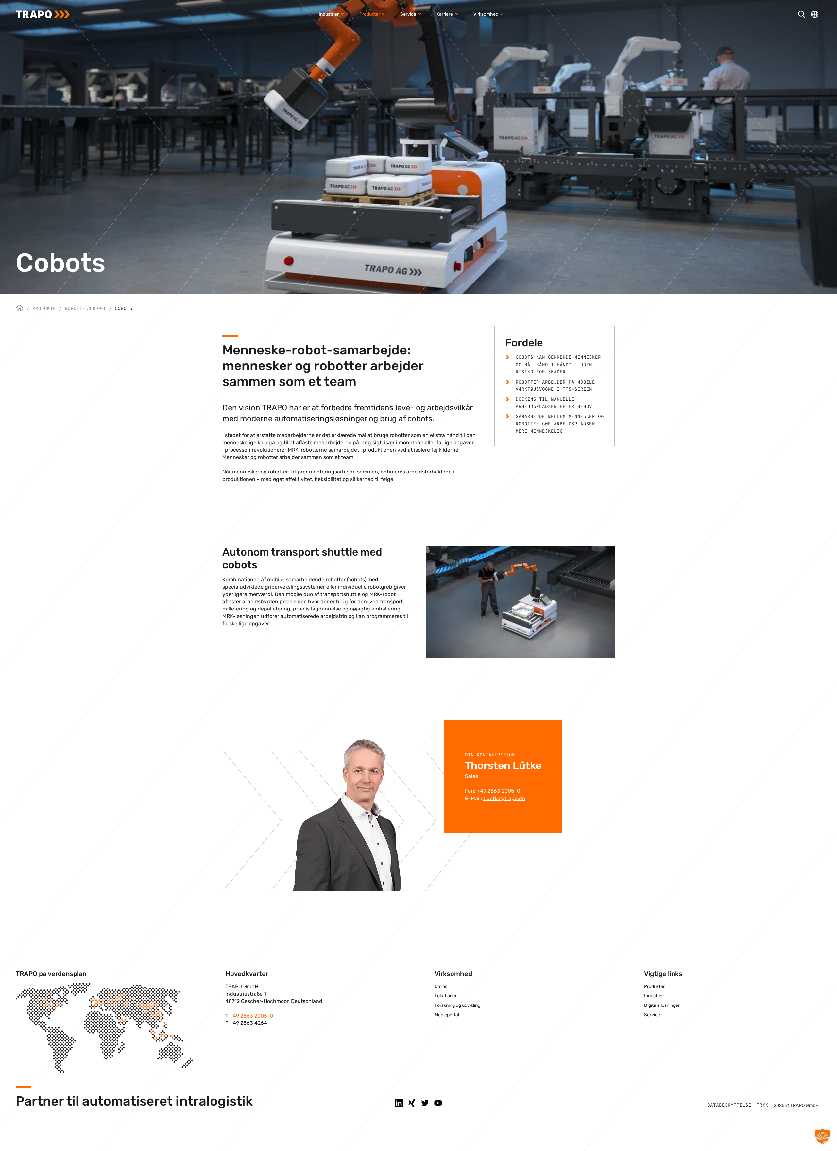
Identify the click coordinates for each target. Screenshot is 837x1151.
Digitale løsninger (662, 1005)
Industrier (654, 996)
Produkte (44, 309)
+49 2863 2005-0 (251, 1016)
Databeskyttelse (729, 1105)
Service (652, 1015)
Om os (441, 986)
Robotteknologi (85, 309)
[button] (822, 1136)
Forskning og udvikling (457, 1005)
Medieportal (447, 1015)
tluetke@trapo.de (504, 798)
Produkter (654, 986)
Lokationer (446, 996)
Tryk (762, 1105)
